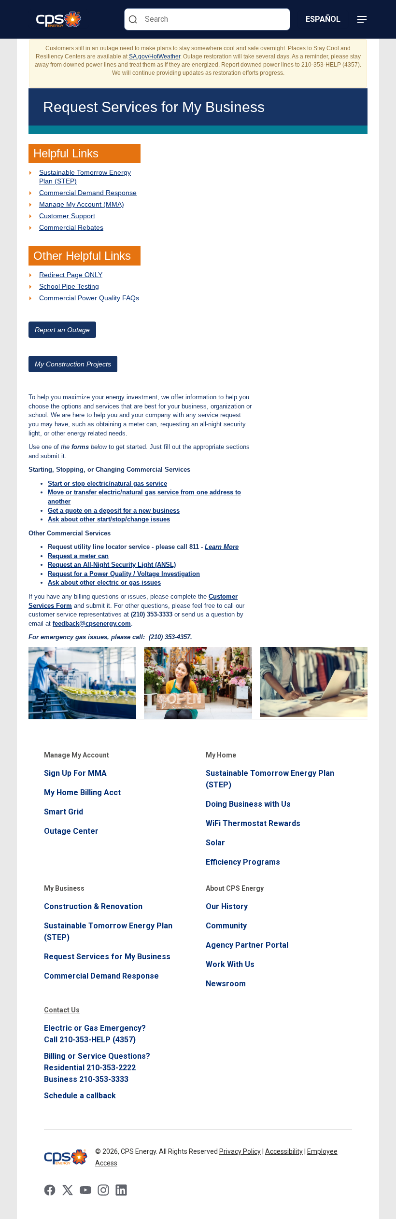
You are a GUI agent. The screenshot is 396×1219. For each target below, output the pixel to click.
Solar (215, 842)
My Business (64, 888)
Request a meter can (78, 556)
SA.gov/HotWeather (154, 56)
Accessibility (284, 1151)
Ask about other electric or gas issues (104, 582)
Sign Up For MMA (75, 773)
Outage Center (71, 831)
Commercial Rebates (71, 227)
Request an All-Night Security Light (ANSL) (112, 564)
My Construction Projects (73, 364)
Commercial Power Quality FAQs (89, 298)
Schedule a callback (80, 1095)
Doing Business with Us (248, 804)
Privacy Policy (240, 1151)
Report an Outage (62, 330)
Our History (227, 906)
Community (226, 925)
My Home (221, 755)
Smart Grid (63, 811)
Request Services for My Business (107, 956)
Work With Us (230, 964)
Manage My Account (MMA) (81, 204)
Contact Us (62, 1010)
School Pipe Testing (69, 286)
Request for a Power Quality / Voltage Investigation (124, 573)
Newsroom (226, 983)
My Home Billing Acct (82, 792)
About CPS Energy (235, 888)
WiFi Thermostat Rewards (253, 823)
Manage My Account (76, 755)
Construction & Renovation (93, 906)
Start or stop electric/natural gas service (107, 483)
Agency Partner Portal (247, 945)
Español (323, 19)
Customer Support (67, 216)
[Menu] (362, 19)
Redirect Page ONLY (70, 275)
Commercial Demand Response (88, 192)
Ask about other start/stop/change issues (109, 519)
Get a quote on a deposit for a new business (114, 510)
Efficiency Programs (243, 862)
